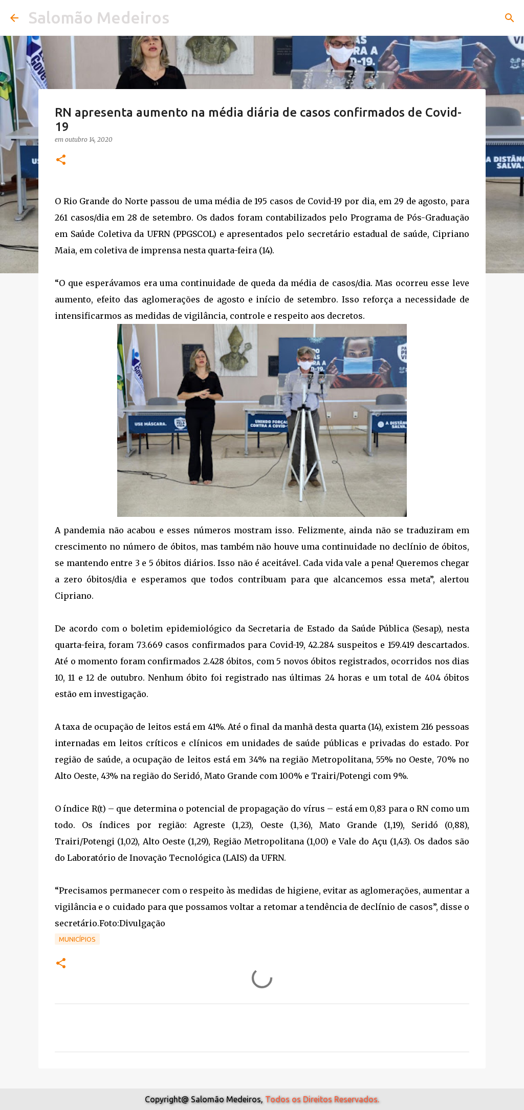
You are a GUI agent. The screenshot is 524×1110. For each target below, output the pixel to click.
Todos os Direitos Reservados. (322, 1099)
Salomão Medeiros (99, 17)
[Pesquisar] (510, 18)
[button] (61, 160)
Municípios (77, 939)
